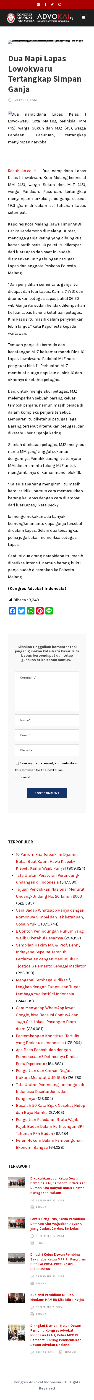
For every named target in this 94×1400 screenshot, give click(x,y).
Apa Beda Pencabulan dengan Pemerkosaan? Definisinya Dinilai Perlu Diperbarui (47, 1056)
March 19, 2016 (26, 100)
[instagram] (59, 4)
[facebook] (45, 4)
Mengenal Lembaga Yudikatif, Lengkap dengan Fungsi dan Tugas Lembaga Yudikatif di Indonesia (48, 986)
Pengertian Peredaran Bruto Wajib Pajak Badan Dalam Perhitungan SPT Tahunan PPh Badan (50, 1126)
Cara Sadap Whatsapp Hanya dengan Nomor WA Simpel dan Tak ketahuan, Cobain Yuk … (50, 917)
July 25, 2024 (45, 1352)
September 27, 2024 (50, 1200)
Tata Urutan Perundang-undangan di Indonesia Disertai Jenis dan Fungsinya (50, 1091)
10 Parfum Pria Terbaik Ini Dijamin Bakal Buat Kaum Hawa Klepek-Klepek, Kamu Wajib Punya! (47, 861)
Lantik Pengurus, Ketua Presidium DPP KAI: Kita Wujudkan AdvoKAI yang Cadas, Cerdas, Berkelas (57, 1224)
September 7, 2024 (49, 1307)
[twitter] (52, 4)
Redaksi (41, 1207)
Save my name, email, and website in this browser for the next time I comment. (46, 770)
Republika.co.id (22, 170)
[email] (38, 4)
